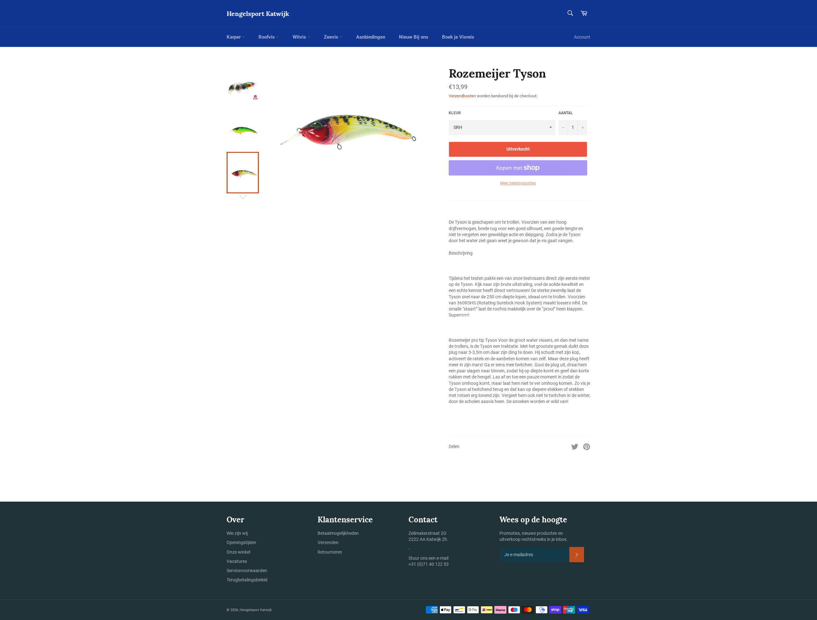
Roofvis (267, 37)
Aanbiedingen (370, 37)
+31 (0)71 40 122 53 (428, 564)
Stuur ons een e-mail (428, 558)
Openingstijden (241, 542)
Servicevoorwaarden (247, 570)
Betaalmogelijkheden (338, 533)
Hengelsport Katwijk (258, 14)
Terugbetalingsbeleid (247, 579)
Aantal (565, 113)
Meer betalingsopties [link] (518, 183)
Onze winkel (238, 552)
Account (582, 37)
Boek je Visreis (458, 37)
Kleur (455, 113)
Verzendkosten (462, 95)
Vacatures (237, 561)
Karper (234, 37)
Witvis (300, 37)
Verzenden (328, 542)
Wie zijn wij (237, 533)
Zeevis (332, 37)
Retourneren (330, 552)
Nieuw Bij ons (413, 37)
